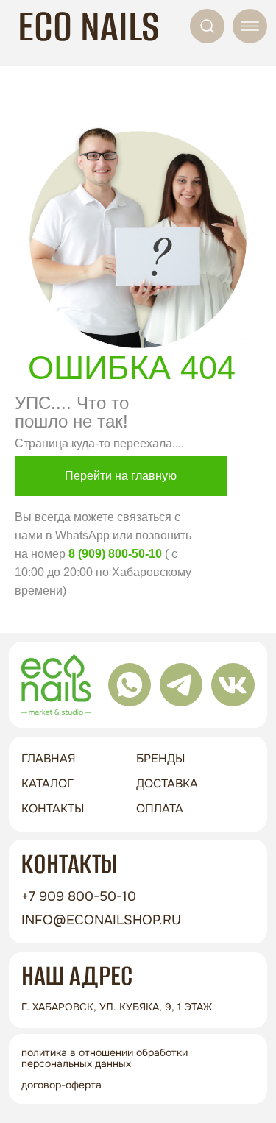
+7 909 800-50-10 (78, 896)
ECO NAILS (89, 26)
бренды (160, 758)
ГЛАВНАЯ (48, 758)
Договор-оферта (61, 1084)
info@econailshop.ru (101, 920)
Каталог (47, 783)
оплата (159, 808)
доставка (167, 783)
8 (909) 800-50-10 (115, 554)
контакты (52, 808)
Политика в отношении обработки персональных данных (104, 1058)
